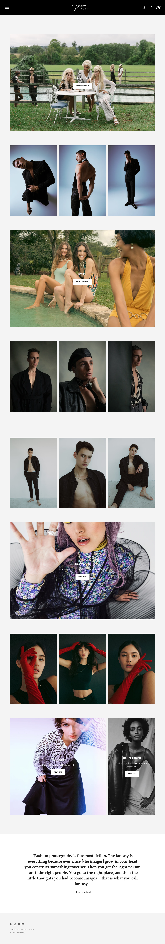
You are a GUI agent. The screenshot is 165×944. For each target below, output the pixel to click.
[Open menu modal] (7, 7)
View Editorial (82, 282)
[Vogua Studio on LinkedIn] (22, 925)
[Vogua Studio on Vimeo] (18, 925)
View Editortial (82, 86)
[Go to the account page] (150, 7)
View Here (82, 576)
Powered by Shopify (17, 933)
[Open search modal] (143, 7)
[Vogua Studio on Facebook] (11, 925)
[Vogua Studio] (82, 7)
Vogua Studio (29, 929)
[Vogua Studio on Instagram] (15, 925)
